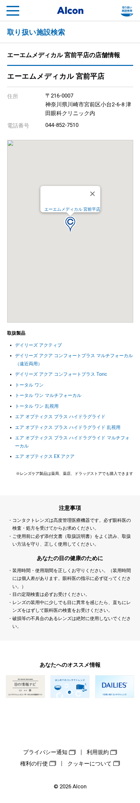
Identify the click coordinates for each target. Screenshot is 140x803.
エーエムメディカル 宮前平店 (72, 209)
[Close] (92, 194)
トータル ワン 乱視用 (37, 406)
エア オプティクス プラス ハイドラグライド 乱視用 (67, 427)
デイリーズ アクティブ (38, 345)
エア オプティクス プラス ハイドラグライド (60, 416)
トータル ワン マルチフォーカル (48, 395)
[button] (70, 224)
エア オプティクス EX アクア (45, 456)
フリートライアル (126, 10)
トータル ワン (29, 385)
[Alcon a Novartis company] (70, 10)
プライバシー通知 (45, 752)
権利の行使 (34, 763)
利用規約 (98, 752)
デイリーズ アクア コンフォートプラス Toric (61, 374)
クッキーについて (89, 763)
